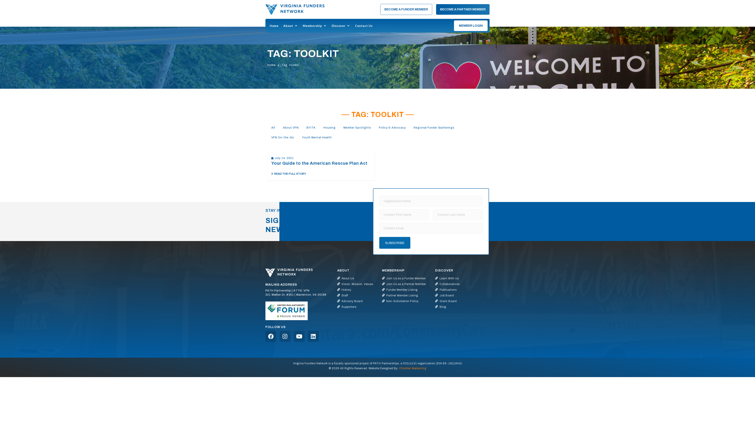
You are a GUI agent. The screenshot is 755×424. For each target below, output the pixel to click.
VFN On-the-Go (282, 137)
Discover (338, 25)
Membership (312, 25)
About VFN (291, 127)
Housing (329, 127)
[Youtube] (299, 336)
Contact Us (364, 25)
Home (274, 25)
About (288, 25)
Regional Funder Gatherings (434, 127)
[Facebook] (270, 336)
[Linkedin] (313, 336)
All (273, 127)
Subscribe (394, 243)
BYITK (311, 127)
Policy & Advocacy (392, 127)
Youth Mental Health (317, 137)
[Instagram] (285, 336)
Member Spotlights (357, 127)
